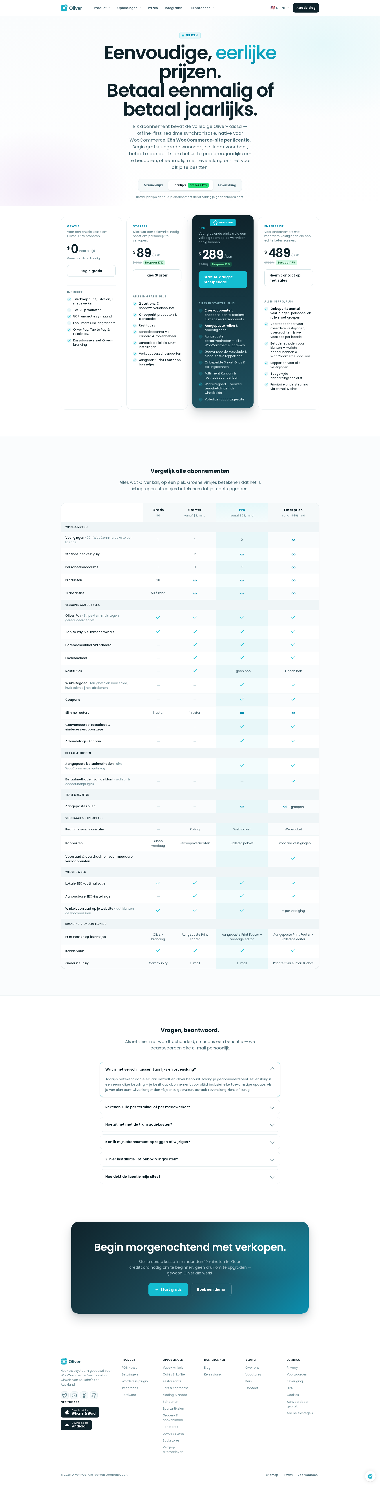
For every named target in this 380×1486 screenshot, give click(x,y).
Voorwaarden (297, 1374)
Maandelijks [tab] (153, 185)
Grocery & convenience (173, 1417)
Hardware (129, 1395)
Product (100, 8)
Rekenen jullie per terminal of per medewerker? (147, 1107)
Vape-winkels (173, 1367)
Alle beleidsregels (300, 1413)
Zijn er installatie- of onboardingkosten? (141, 1159)
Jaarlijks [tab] (190, 185)
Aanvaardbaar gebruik (298, 1404)
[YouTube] (74, 1395)
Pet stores (170, 1427)
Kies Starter (157, 275)
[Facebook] (84, 1395)
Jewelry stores (174, 1433)
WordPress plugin (135, 1381)
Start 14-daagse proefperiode (218, 279)
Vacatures (253, 1374)
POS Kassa (129, 1367)
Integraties (174, 8)
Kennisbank (212, 1374)
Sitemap (272, 1475)
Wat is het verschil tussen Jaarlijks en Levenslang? (150, 1069)
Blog (207, 1367)
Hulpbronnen (200, 8)
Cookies (293, 1395)
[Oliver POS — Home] (71, 8)
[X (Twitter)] (65, 1395)
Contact (251, 1388)
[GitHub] (94, 1395)
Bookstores (171, 1440)
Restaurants (172, 1381)
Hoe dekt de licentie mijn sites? (133, 1176)
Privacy (292, 1367)
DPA (290, 1388)
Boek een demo (211, 1289)
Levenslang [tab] (227, 185)
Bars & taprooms (175, 1388)
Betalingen (130, 1374)
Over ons (252, 1367)
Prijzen (153, 8)
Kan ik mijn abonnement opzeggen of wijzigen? (147, 1141)
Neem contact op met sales (285, 278)
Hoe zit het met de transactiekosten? (138, 1124)
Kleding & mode (175, 1395)
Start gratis (171, 1289)
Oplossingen (127, 8)
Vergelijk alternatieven (173, 1449)
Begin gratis (91, 271)
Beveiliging (295, 1381)
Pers (248, 1381)
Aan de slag (306, 8)
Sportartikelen (173, 1408)
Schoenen (170, 1401)
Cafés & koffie (174, 1374)
